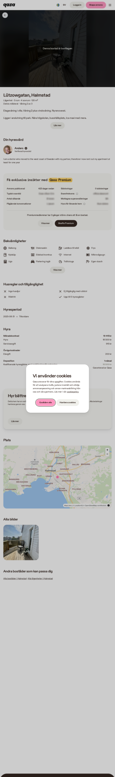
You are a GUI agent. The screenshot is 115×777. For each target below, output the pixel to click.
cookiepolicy (72, 391)
